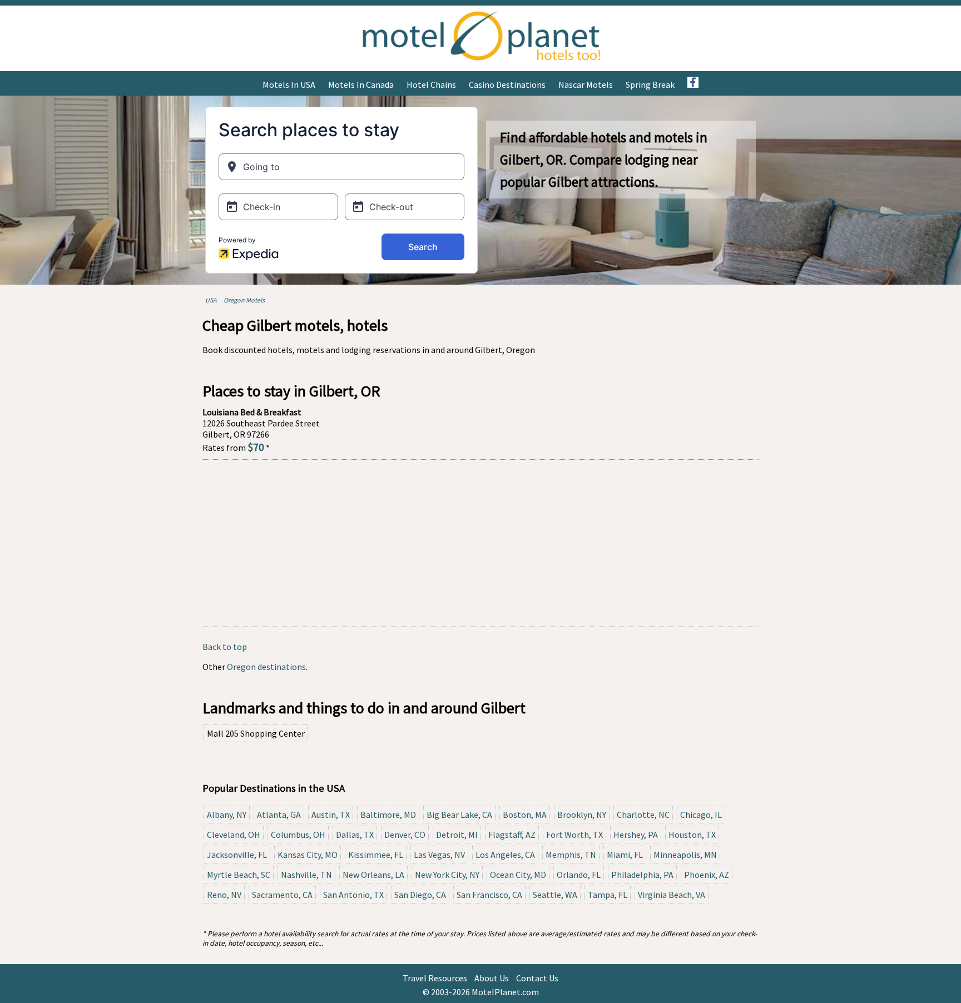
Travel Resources (435, 978)
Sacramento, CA (282, 894)
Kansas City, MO (308, 854)
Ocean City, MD (518, 874)
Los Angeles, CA (505, 854)
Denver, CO (404, 834)
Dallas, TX (355, 834)
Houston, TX (692, 834)
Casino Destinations (507, 84)
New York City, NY (447, 874)
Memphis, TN (571, 854)
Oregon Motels (244, 300)
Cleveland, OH (233, 834)
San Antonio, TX (353, 894)
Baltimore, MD (388, 814)
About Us (491, 978)
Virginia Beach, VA (671, 894)
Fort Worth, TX (574, 834)
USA (211, 300)
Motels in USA (288, 84)
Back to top (224, 646)
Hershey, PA (635, 834)
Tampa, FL (607, 894)
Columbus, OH (298, 834)
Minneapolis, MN (685, 854)
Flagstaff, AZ (512, 834)
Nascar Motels (585, 84)
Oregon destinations (266, 666)
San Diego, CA (420, 894)
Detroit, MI (457, 834)
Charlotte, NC (643, 814)
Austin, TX (330, 814)
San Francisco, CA (489, 894)
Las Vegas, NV (439, 854)
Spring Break (650, 84)
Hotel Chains (431, 84)
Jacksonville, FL (237, 854)
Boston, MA (525, 814)
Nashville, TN (306, 874)
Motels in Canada (361, 84)
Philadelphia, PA (642, 874)
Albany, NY (226, 814)
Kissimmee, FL (375, 854)
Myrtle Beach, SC (238, 874)
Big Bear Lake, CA (459, 814)
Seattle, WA (555, 894)
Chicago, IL (701, 814)
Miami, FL (625, 854)
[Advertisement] (480, 543)
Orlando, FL (579, 874)
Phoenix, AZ (706, 874)
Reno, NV (224, 894)
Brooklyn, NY (581, 814)
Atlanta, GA (279, 814)
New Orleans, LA (373, 874)
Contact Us (537, 978)
